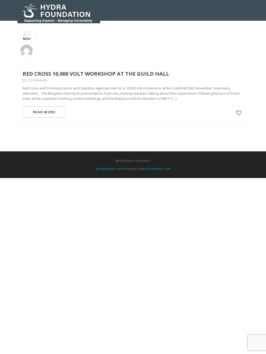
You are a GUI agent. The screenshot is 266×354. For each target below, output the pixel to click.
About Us (27, 52)
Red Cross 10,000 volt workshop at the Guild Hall (96, 73)
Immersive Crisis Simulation (134, 31)
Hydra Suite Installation (219, 31)
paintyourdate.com (109, 169)
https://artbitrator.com (154, 169)
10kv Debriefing (177, 31)
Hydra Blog (50, 52)
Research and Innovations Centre (73, 31)
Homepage (28, 31)
